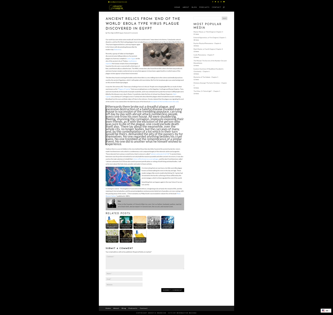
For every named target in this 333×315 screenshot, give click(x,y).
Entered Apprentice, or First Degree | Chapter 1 (209, 37)
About (186, 7)
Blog (194, 7)
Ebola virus (117, 49)
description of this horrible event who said (164, 101)
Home (177, 7)
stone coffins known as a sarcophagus (146, 159)
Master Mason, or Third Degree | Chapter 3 (208, 32)
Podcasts (204, 7)
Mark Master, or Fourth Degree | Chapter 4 (208, 49)
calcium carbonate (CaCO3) (160, 154)
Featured (126, 33)
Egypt (121, 33)
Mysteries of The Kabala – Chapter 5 (205, 77)
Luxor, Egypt (131, 58)
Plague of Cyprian (124, 89)
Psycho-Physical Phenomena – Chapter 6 (207, 43)
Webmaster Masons (187, 313)
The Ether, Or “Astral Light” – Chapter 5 (206, 91)
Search (224, 18)
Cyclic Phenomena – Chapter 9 (203, 55)
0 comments (134, 33)
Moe (108, 33)
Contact (216, 7)
